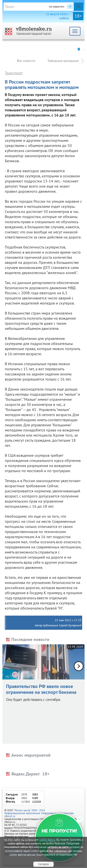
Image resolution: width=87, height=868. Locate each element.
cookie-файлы (47, 839)
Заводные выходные (63, 60)
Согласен (43, 864)
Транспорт (13, 72)
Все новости (26, 60)
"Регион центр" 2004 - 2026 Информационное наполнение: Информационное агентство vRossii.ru (39, 813)
